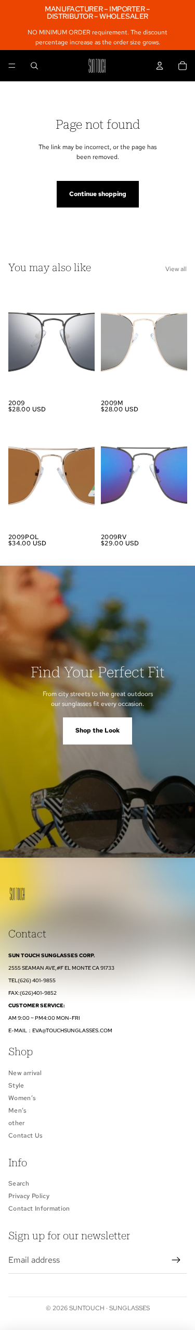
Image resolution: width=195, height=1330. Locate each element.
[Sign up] (176, 1260)
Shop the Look (97, 730)
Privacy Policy (28, 1196)
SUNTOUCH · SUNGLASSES (109, 1308)
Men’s (17, 1110)
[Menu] (12, 66)
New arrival (25, 1073)
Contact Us (25, 1135)
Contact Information (39, 1208)
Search (18, 1183)
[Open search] (34, 65)
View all (176, 269)
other (16, 1123)
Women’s (22, 1098)
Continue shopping (97, 194)
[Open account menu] (159, 65)
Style (16, 1085)
